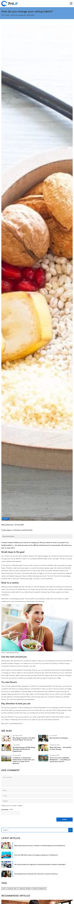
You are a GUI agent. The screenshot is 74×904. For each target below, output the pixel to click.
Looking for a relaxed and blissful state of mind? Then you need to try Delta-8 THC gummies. (23, 760)
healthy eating (25, 888)
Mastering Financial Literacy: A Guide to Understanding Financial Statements (39, 845)
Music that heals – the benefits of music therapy (60, 748)
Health (5, 518)
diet (3, 888)
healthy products (39, 888)
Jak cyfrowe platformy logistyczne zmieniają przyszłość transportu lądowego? (40, 864)
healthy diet (12, 888)
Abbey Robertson (7, 524)
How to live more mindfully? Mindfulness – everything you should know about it (60, 759)
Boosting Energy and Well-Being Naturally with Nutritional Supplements (24, 749)
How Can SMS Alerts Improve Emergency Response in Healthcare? (36, 855)
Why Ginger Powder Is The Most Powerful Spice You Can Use (24, 739)
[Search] (70, 830)
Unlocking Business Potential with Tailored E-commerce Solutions (36, 874)
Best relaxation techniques (59, 738)
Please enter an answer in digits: (11, 805)
